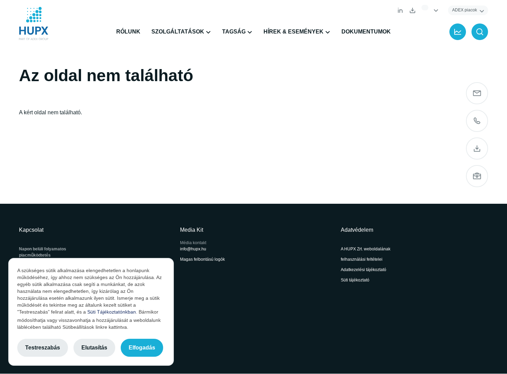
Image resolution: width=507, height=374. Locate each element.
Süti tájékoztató (355, 280)
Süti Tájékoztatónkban (111, 312)
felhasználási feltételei (361, 259)
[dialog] (91, 312)
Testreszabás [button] (42, 348)
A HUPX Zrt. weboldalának (366, 249)
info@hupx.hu (193, 249)
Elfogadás (142, 348)
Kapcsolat (477, 121)
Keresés (479, 31)
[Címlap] (33, 23)
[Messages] (477, 93)
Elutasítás (94, 348)
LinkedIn (400, 10)
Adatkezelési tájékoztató (363, 269)
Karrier (477, 176)
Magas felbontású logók (202, 259)
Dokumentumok (412, 10)
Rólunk (128, 32)
